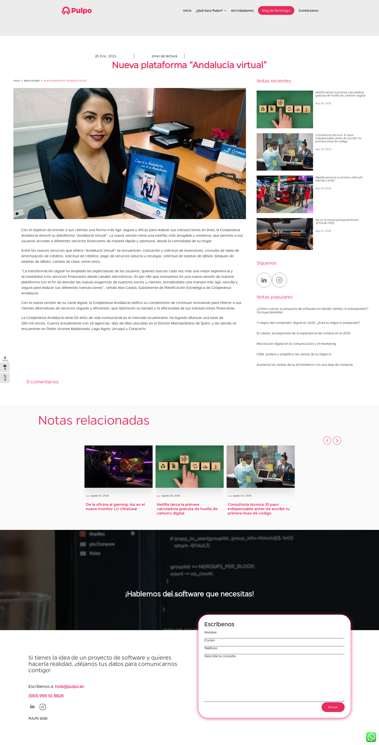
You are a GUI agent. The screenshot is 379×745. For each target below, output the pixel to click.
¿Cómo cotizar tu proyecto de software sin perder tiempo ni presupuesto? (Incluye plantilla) (312, 310)
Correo (209, 640)
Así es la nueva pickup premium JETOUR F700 (337, 221)
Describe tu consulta (219, 656)
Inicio (187, 10)
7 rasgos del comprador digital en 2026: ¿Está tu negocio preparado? (308, 323)
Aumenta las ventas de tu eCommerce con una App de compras (305, 364)
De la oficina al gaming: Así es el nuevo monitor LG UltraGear (115, 506)
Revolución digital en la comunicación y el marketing (296, 343)
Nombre (210, 632)
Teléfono (210, 648)
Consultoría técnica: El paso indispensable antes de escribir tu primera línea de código (338, 138)
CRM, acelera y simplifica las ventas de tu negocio (294, 354)
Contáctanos (308, 10)
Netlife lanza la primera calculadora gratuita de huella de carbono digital (340, 93)
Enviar (333, 707)
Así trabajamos (242, 10)
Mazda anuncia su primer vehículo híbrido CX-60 (339, 178)
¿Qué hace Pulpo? (209, 10)
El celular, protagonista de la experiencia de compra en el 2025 (304, 333)
